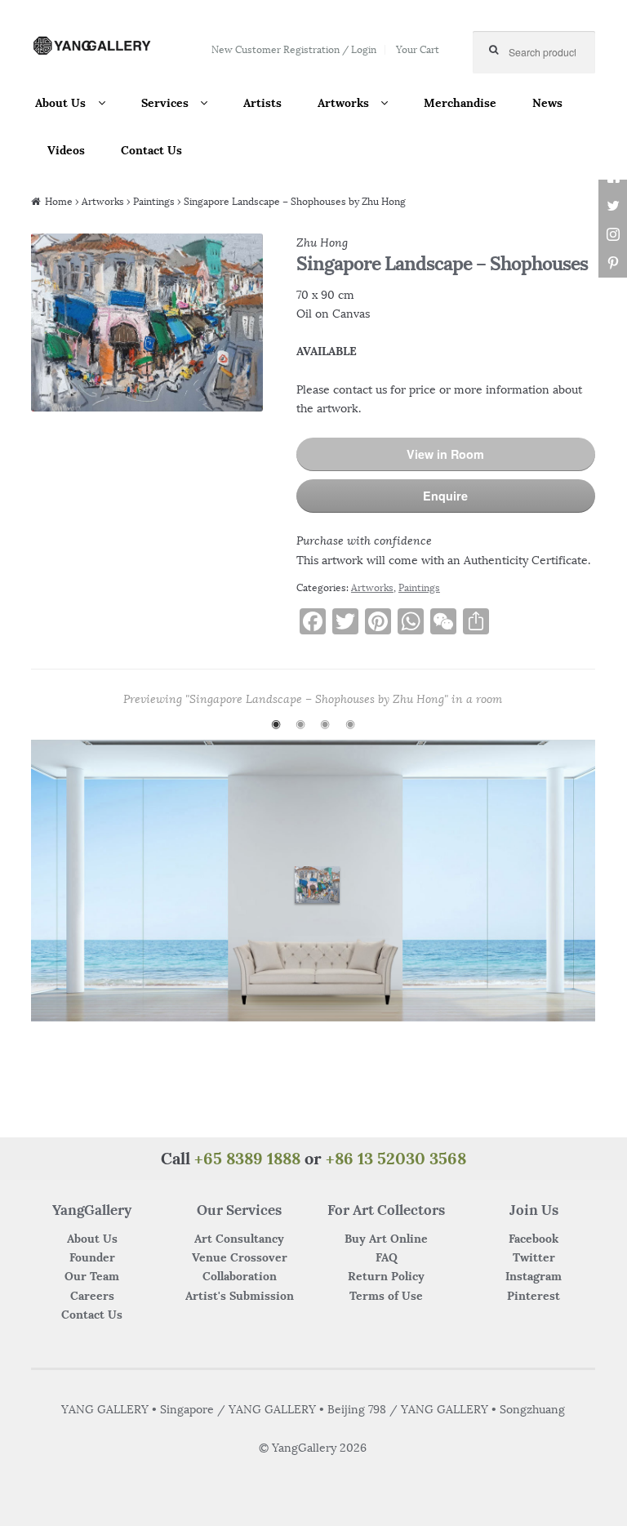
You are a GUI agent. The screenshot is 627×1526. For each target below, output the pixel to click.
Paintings (154, 201)
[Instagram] (612, 234)
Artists (262, 103)
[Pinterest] (612, 263)
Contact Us (151, 150)
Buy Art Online (386, 1238)
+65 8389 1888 (247, 1158)
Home (59, 201)
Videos (66, 150)
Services (165, 103)
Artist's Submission (239, 1295)
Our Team (91, 1276)
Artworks (343, 103)
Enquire (445, 495)
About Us (60, 103)
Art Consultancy (239, 1238)
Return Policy (386, 1276)
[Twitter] (612, 206)
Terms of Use (386, 1295)
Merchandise (460, 103)
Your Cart (417, 49)
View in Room (445, 454)
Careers (92, 1295)
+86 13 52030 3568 (396, 1158)
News (547, 103)
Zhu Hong (322, 242)
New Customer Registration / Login (293, 49)
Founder (92, 1257)
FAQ (387, 1257)
